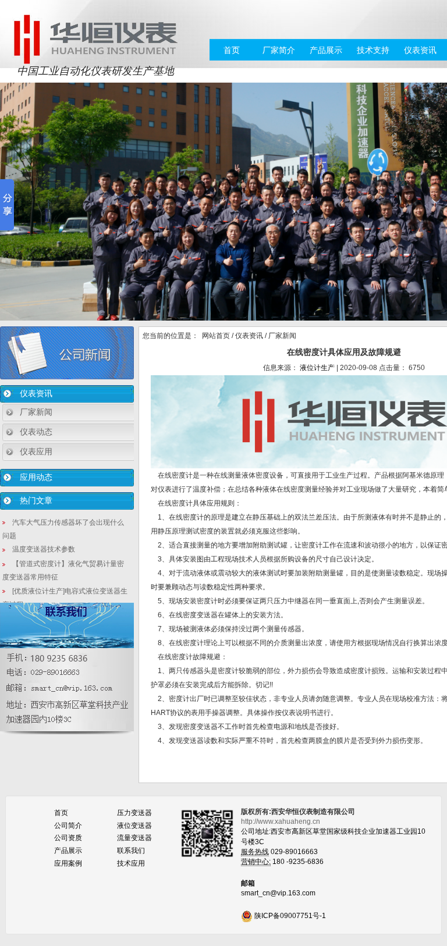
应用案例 (68, 863)
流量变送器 (134, 838)
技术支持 (373, 50)
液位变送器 (134, 825)
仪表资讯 (420, 50)
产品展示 (326, 50)
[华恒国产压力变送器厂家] (95, 38)
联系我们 (131, 851)
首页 (232, 50)
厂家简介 (278, 50)
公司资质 (68, 838)
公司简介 (68, 825)
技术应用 (131, 863)
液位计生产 (317, 368)
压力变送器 (134, 813)
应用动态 (36, 477)
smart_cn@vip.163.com (278, 893)
